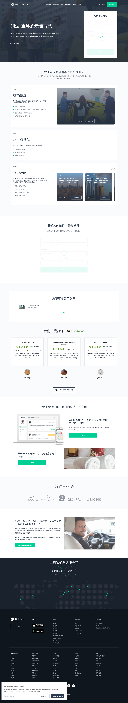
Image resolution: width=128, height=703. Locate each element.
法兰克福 (55, 661)
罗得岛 (34, 673)
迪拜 (12, 661)
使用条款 (55, 631)
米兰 (97, 668)
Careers (55, 640)
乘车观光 (56, 4)
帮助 (18, 626)
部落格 (55, 626)
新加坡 (12, 675)
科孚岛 (55, 658)
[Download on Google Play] (41, 631)
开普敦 (12, 658)
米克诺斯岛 (35, 670)
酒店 (76, 623)
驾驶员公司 (78, 633)
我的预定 (111, 4)
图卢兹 (76, 675)
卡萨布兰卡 (35, 658)
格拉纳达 (77, 661)
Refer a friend (57, 638)
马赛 (76, 668)
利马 (12, 665)
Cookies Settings (9, 696)
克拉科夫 (98, 663)
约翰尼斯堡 (56, 663)
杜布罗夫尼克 (35, 661)
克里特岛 (77, 658)
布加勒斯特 (56, 656)
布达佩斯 (77, 656)
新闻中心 (55, 628)
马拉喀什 (55, 668)
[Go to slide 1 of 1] (64, 312)
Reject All (43, 696)
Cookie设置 (56, 643)
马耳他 (34, 668)
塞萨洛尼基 (56, 675)
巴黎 (76, 670)
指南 (62, 4)
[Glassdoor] (69, 687)
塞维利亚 (98, 673)
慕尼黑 (12, 670)
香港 (97, 661)
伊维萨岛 (13, 663)
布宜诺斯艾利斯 (100, 656)
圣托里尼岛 (78, 673)
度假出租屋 (78, 626)
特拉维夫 (34, 675)
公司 (54, 623)
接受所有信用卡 (100, 623)
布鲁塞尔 (34, 656)
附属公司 (77, 628)
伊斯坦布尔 (35, 663)
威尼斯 (12, 678)
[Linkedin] (73, 687)
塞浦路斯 (98, 658)
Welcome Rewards (58, 635)
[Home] (19, 619)
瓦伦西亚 (98, 675)
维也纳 (34, 678)
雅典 (54, 653)
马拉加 (12, 668)
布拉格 (12, 673)
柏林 (97, 653)
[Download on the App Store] (41, 626)
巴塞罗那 (77, 653)
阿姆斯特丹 (35, 653)
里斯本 (34, 665)
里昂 (76, 665)
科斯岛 (76, 663)
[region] (34, 691)
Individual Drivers (79, 631)
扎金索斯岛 (56, 678)
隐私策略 (55, 633)
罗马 (54, 673)
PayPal (98, 626)
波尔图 (98, 670)
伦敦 (54, 665)
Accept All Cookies (57, 696)
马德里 (98, 665)
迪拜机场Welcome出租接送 (86, 121)
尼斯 (54, 670)
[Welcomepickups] (20, 4)
